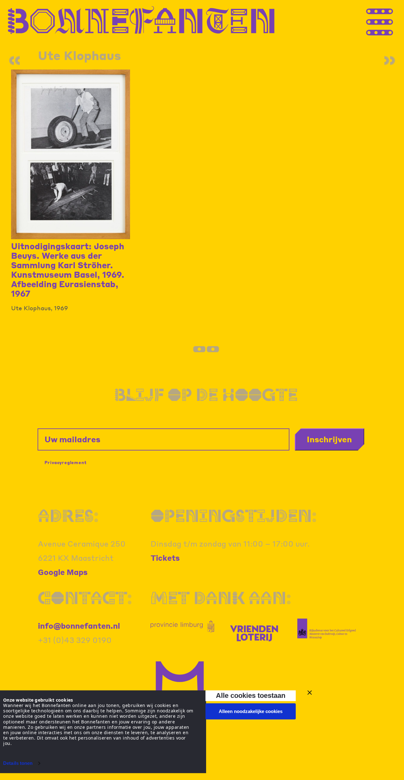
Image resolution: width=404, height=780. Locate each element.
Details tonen (18, 763)
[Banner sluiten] (309, 692)
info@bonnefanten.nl (79, 626)
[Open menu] (391, 20)
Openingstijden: (234, 515)
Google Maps (63, 572)
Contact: (85, 598)
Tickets (165, 558)
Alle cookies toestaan (250, 695)
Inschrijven (329, 439)
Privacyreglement (66, 462)
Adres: (68, 515)
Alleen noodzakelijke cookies (250, 711)
